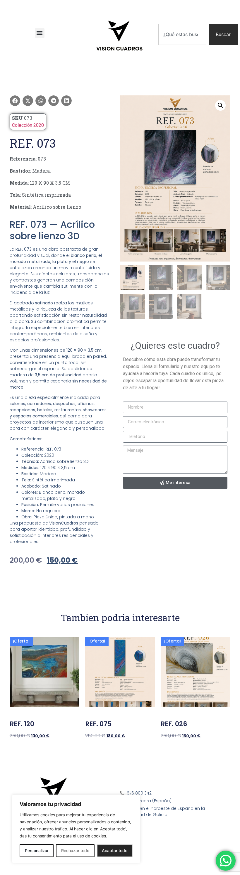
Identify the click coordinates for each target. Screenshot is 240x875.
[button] (39, 33)
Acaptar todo (114, 850)
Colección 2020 (28, 125)
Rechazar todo (75, 850)
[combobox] (182, 34)
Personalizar (37, 850)
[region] (76, 829)
